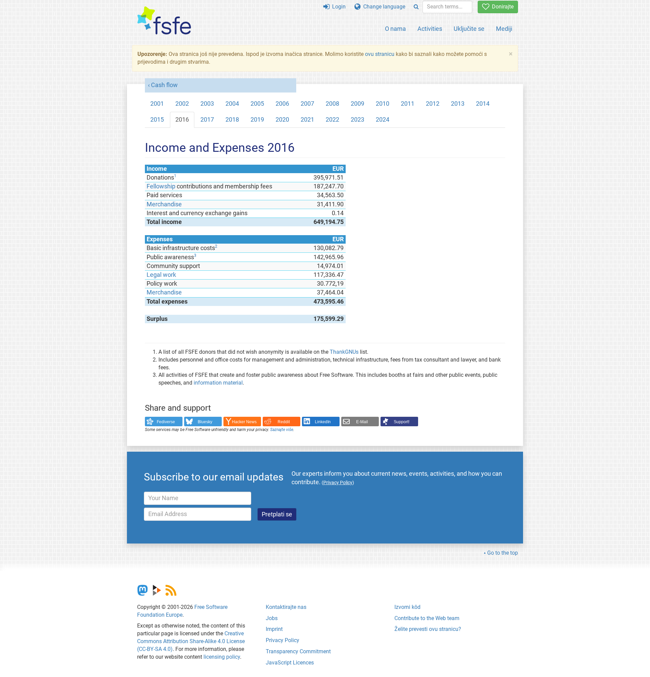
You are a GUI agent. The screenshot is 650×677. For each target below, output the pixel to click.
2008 (332, 103)
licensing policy (221, 657)
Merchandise (164, 204)
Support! (401, 421)
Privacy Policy (282, 640)
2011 (407, 103)
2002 (182, 103)
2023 (357, 119)
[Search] (416, 7)
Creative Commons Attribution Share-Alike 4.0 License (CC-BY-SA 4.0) (191, 641)
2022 (332, 119)
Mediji (504, 28)
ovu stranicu (379, 54)
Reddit (284, 421)
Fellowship (161, 186)
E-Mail (362, 421)
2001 (157, 103)
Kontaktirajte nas (286, 607)
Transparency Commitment (298, 651)
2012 (432, 103)
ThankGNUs (344, 352)
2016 (182, 119)
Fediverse (166, 421)
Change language (383, 6)
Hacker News (244, 421)
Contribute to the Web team (426, 618)
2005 (257, 103)
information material (218, 382)
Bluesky (205, 421)
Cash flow (164, 85)
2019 (257, 119)
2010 (382, 103)
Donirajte (501, 6)
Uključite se (469, 28)
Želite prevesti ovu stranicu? (427, 629)
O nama (395, 28)
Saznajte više (281, 429)
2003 (207, 103)
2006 (282, 103)
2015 (157, 119)
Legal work (161, 274)
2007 (307, 103)
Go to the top (502, 553)
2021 (307, 119)
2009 (357, 103)
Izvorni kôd (407, 607)
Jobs (272, 618)
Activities (429, 28)
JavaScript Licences (290, 662)
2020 (282, 119)
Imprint (274, 629)
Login (337, 6)
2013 (457, 103)
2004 (232, 103)
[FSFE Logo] (164, 20)
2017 (207, 119)
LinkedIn (323, 421)
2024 (382, 119)
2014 (483, 103)
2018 (232, 119)
